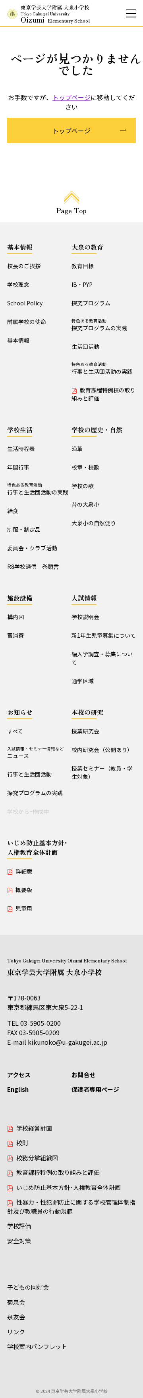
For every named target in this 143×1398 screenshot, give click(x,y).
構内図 (15, 617)
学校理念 (18, 284)
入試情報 (84, 597)
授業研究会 (85, 731)
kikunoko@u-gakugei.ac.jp (67, 1042)
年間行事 (18, 467)
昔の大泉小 (85, 504)
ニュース (35, 753)
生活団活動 (85, 346)
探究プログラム (91, 303)
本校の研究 (87, 712)
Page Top (71, 210)
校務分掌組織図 (37, 1158)
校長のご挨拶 (24, 266)
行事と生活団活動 (29, 774)
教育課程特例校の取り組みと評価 (103, 394)
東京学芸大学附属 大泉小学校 (55, 14)
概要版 (23, 890)
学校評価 (19, 1226)
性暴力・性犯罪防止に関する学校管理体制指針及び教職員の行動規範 (71, 1206)
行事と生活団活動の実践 (102, 368)
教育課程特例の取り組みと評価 (58, 1172)
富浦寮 (15, 635)
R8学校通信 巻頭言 (33, 566)
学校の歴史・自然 (97, 429)
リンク (16, 1332)
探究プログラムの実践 (99, 325)
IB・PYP (82, 284)
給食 (12, 511)
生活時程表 (21, 449)
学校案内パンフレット (37, 1346)
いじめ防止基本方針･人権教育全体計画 (37, 847)
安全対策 (19, 1241)
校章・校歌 (85, 467)
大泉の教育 (87, 247)
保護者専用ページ (95, 1089)
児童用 (23, 908)
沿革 (77, 449)
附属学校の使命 (26, 322)
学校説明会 (85, 617)
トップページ (71, 97)
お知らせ (20, 712)
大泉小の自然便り (94, 523)
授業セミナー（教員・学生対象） (102, 772)
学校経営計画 (34, 1128)
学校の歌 (83, 486)
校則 (22, 1142)
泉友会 (16, 1317)
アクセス (19, 1074)
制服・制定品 (24, 529)
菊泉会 (16, 1302)
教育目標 (83, 266)
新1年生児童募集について (104, 635)
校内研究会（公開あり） (102, 750)
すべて (15, 731)
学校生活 (20, 429)
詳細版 (23, 871)
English (18, 1089)
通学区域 (83, 681)
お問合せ (83, 1074)
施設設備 (20, 597)
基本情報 (20, 247)
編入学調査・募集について (102, 658)
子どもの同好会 (28, 1287)
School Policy (25, 303)
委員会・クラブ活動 (32, 548)
